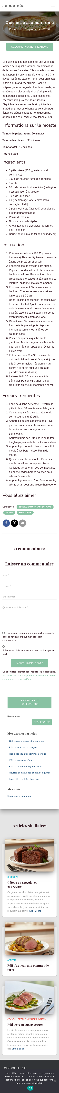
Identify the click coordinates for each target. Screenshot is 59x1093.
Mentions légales (15, 1068)
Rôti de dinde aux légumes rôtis (25, 766)
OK (30, 1088)
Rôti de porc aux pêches (21, 760)
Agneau (11, 960)
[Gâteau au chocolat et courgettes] (29, 855)
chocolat (12, 877)
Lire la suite (35, 910)
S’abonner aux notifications (29, 46)
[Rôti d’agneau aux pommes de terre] (29, 938)
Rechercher (13, 716)
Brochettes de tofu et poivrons (24, 779)
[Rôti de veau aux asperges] (29, 997)
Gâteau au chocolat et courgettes (26, 741)
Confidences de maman (19, 796)
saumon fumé (25, 512)
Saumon (9, 512)
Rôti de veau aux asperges (23, 747)
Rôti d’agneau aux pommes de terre (27, 753)
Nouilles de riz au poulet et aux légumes (29, 772)
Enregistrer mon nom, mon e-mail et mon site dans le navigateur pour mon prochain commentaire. (28, 637)
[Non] (55, 1081)
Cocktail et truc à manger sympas (35, 507)
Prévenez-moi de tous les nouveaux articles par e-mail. (28, 652)
